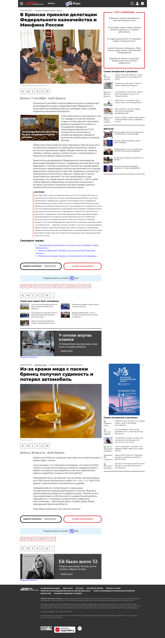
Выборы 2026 (46, 593)
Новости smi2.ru (28, 357)
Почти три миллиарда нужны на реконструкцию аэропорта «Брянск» (44, 307)
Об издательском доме (50, 588)
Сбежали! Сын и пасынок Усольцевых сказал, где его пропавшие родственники (130, 423)
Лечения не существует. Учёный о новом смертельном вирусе (128, 84)
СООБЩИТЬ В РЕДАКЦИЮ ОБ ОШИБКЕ (68, 593)
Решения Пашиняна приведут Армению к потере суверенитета (127, 167)
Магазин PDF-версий (94, 588)
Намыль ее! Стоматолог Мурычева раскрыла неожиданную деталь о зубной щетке (128, 457)
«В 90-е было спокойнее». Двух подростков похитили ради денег (128, 101)
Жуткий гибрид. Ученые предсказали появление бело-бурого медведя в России (130, 119)
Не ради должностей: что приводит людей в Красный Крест (124, 40)
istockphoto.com (27, 440)
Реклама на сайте (113, 588)
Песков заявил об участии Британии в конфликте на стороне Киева (128, 133)
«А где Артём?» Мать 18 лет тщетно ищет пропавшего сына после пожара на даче (129, 94)
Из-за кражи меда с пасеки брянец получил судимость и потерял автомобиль (124, 29)
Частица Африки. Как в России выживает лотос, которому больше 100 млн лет (129, 432)
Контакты (80, 588)
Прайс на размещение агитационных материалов (114, 591)
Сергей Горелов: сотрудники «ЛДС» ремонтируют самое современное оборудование (124, 50)
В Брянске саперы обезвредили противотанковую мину (124, 19)
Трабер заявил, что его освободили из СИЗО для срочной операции (128, 150)
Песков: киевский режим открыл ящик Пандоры (127, 141)
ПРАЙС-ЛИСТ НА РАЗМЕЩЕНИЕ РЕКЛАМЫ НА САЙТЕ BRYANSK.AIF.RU (65, 591)
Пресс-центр (68, 588)
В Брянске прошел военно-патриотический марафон (67, 256)
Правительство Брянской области (34, 85)
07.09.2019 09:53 (26, 10)
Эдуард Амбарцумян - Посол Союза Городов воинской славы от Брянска (85, 315)
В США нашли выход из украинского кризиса (129, 159)
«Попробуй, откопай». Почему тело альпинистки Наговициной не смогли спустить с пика (129, 440)
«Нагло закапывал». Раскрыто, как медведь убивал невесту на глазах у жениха (129, 449)
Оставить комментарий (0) (82, 266)
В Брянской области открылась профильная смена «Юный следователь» (124, 60)
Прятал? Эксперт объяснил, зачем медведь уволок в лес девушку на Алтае (128, 77)
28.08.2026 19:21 (26, 365)
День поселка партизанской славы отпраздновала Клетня (43, 322)
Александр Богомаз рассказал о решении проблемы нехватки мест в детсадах (44, 315)
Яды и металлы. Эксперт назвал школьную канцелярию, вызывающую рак (127, 111)
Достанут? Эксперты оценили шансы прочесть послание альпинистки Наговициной (130, 466)
